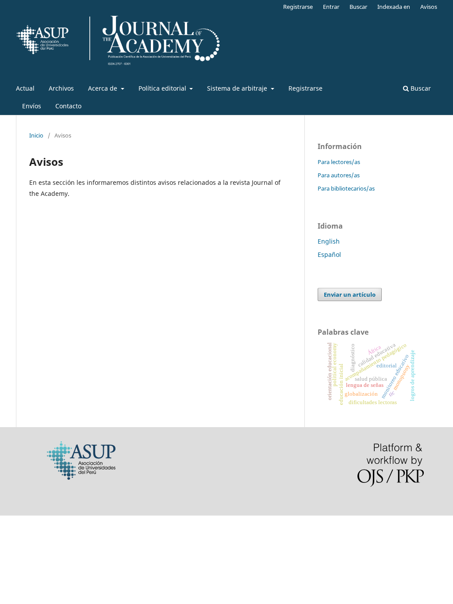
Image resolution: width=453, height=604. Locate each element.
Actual (25, 88)
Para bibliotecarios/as (346, 188)
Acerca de (103, 88)
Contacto (68, 106)
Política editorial (163, 88)
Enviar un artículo (350, 294)
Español (329, 254)
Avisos (428, 7)
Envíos (31, 106)
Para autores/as (339, 175)
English (329, 241)
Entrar (331, 7)
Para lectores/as (339, 162)
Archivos (61, 88)
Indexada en (393, 7)
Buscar (420, 88)
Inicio (36, 135)
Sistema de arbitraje (238, 88)
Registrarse (305, 88)
